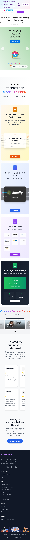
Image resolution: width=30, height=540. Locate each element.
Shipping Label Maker (6, 492)
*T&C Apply (19, 4)
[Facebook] (12, 467)
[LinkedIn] (7, 467)
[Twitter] (16, 467)
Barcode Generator (6, 497)
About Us (3, 507)
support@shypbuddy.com (7, 519)
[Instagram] (3, 467)
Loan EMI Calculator (6, 499)
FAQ (2, 477)
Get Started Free (15, 441)
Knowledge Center (5, 474)
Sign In (20, 12)
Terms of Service (19, 537)
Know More (15, 156)
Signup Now (25, 4)
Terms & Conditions (6, 511)
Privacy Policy (4, 509)
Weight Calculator (5, 484)
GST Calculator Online (6, 489)
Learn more (15, 40)
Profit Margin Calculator (7, 487)
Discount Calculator (6, 494)
